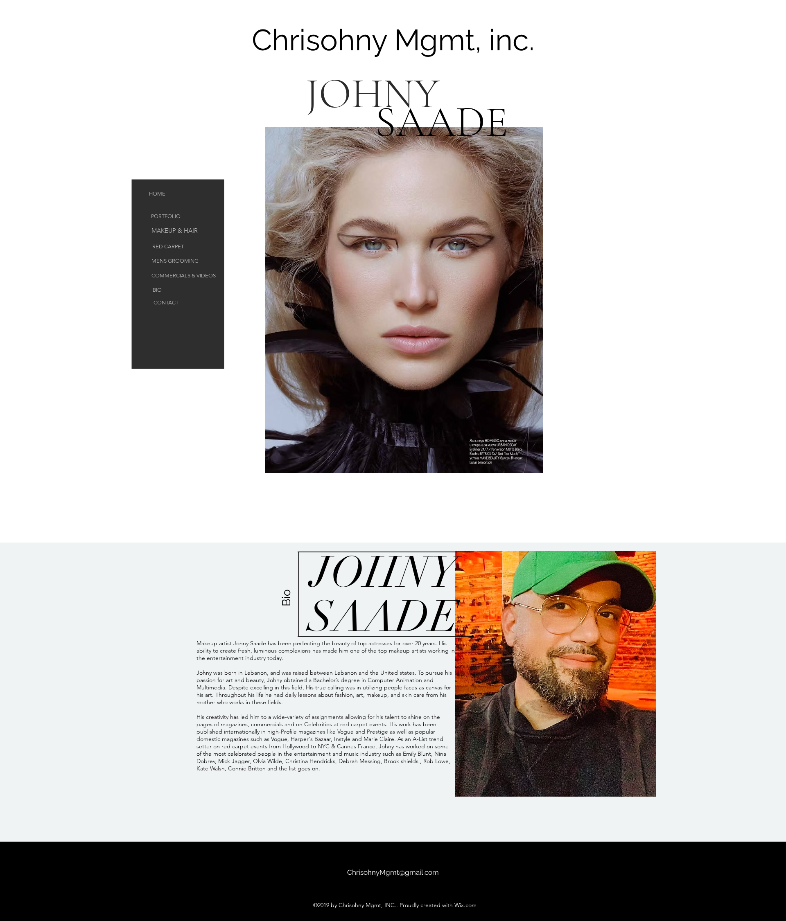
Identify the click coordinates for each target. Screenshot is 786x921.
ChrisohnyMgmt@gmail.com (393, 872)
